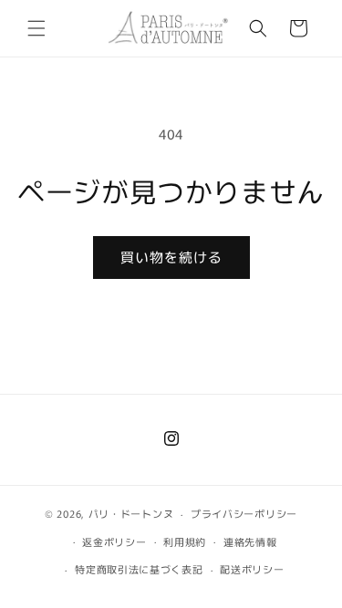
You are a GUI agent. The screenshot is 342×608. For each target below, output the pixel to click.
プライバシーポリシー (244, 513)
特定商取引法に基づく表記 (138, 569)
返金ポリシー (114, 541)
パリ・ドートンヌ (131, 513)
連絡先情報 (250, 541)
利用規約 (184, 541)
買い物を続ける (171, 256)
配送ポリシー (252, 569)
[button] (36, 28)
